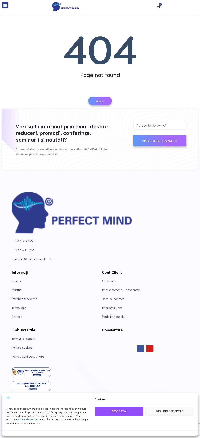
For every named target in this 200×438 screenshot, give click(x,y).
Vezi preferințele (169, 411)
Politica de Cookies (28, 419)
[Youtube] (150, 348)
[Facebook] (140, 348)
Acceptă (119, 411)
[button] (5, 5)
